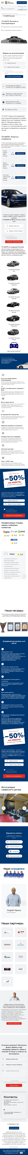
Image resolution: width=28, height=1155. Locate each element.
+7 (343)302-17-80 (22, 9)
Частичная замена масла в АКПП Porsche (6, 177)
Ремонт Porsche (13, 13)
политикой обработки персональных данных (14, 72)
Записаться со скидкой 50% (14, 515)
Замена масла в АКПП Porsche (5, 153)
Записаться (20, 153)
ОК (21, 1153)
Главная (3, 13)
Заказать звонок (21, 2)
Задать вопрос (14, 1085)
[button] (24, 576)
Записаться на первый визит (14, 776)
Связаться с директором (14, 1023)
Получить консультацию (14, 76)
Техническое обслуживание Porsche (14, 14)
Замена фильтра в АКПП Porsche (5, 165)
